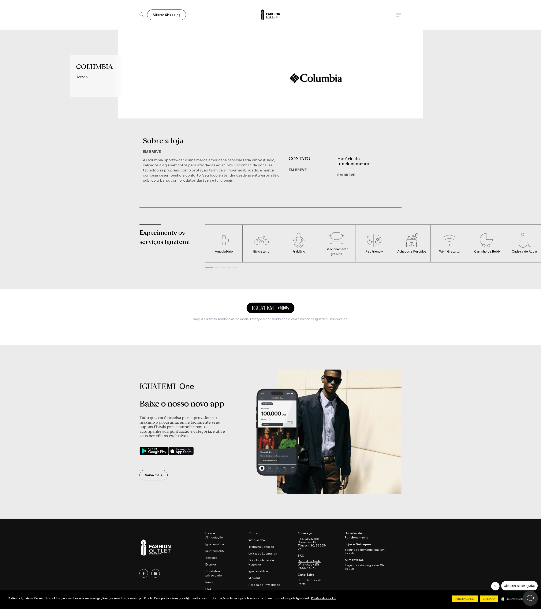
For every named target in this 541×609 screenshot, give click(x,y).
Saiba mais (153, 475)
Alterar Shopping (166, 14)
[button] (516, 598)
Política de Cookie (323, 598)
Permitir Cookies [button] (464, 599)
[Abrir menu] (399, 15)
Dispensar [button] (489, 599)
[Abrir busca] (141, 14)
